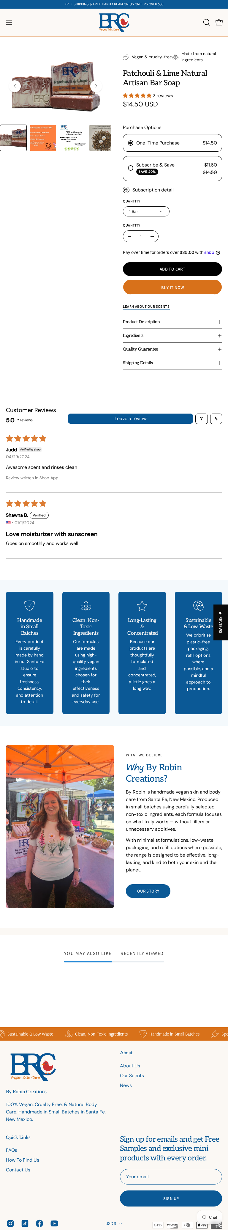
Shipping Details (138, 362)
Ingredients (133, 335)
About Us (130, 1066)
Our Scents (132, 1075)
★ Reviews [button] (221, 622)
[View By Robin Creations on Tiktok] (23, 1223)
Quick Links (18, 1138)
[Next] (96, 86)
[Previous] (15, 86)
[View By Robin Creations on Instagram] (9, 1223)
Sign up (171, 1198)
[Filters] (201, 419)
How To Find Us (22, 1160)
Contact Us (18, 1170)
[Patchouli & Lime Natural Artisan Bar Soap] (13, 138)
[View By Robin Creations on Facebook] (38, 1223)
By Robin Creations (26, 1092)
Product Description (141, 321)
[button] (206, 22)
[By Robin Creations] (114, 22)
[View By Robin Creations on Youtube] (53, 1223)
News (126, 1085)
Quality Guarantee (140, 349)
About (126, 1053)
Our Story (148, 891)
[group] (114, 4)
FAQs (11, 1150)
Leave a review (131, 418)
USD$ (110, 1223)
